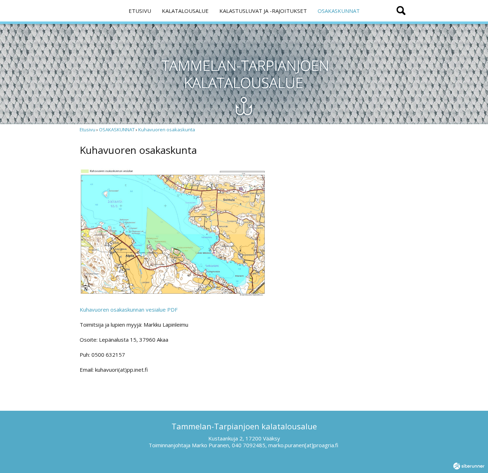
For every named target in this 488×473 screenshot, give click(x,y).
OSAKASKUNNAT (339, 10)
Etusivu (87, 129)
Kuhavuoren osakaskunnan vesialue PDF (129, 309)
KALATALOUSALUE (185, 10)
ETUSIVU (140, 10)
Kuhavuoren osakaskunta (166, 129)
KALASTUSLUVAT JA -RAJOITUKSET (263, 10)
